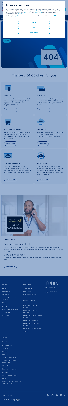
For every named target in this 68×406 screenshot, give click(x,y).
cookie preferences (39, 11)
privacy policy (38, 12)
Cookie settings (34, 32)
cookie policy (27, 12)
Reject (20, 13)
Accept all (15, 16)
